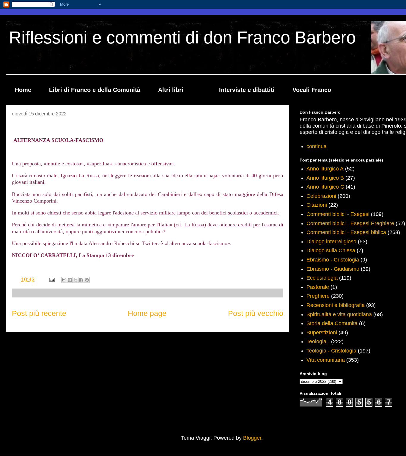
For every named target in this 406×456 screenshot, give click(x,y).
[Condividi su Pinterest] (87, 280)
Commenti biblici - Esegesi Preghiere (350, 223)
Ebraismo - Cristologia (332, 260)
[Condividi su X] (75, 280)
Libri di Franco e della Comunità (94, 90)
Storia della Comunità (332, 323)
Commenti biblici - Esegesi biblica (346, 232)
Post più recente (39, 313)
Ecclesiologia (322, 278)
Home (23, 90)
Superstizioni (321, 333)
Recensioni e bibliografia (335, 305)
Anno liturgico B (325, 178)
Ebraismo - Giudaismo (332, 269)
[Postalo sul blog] (70, 280)
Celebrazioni (321, 196)
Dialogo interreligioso (331, 242)
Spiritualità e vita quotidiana (339, 314)
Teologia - (318, 341)
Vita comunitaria (325, 360)
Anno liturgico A (325, 169)
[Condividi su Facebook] (81, 280)
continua (316, 146)
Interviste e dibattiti (247, 90)
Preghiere (318, 296)
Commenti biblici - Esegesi (337, 214)
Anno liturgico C (325, 187)
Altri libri (170, 90)
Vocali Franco (311, 90)
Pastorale (317, 287)
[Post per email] (51, 279)
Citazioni (316, 205)
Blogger (252, 438)
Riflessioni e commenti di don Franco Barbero (182, 37)
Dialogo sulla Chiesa (330, 250)
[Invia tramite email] (64, 280)
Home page (147, 313)
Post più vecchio (255, 313)
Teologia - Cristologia (331, 351)
